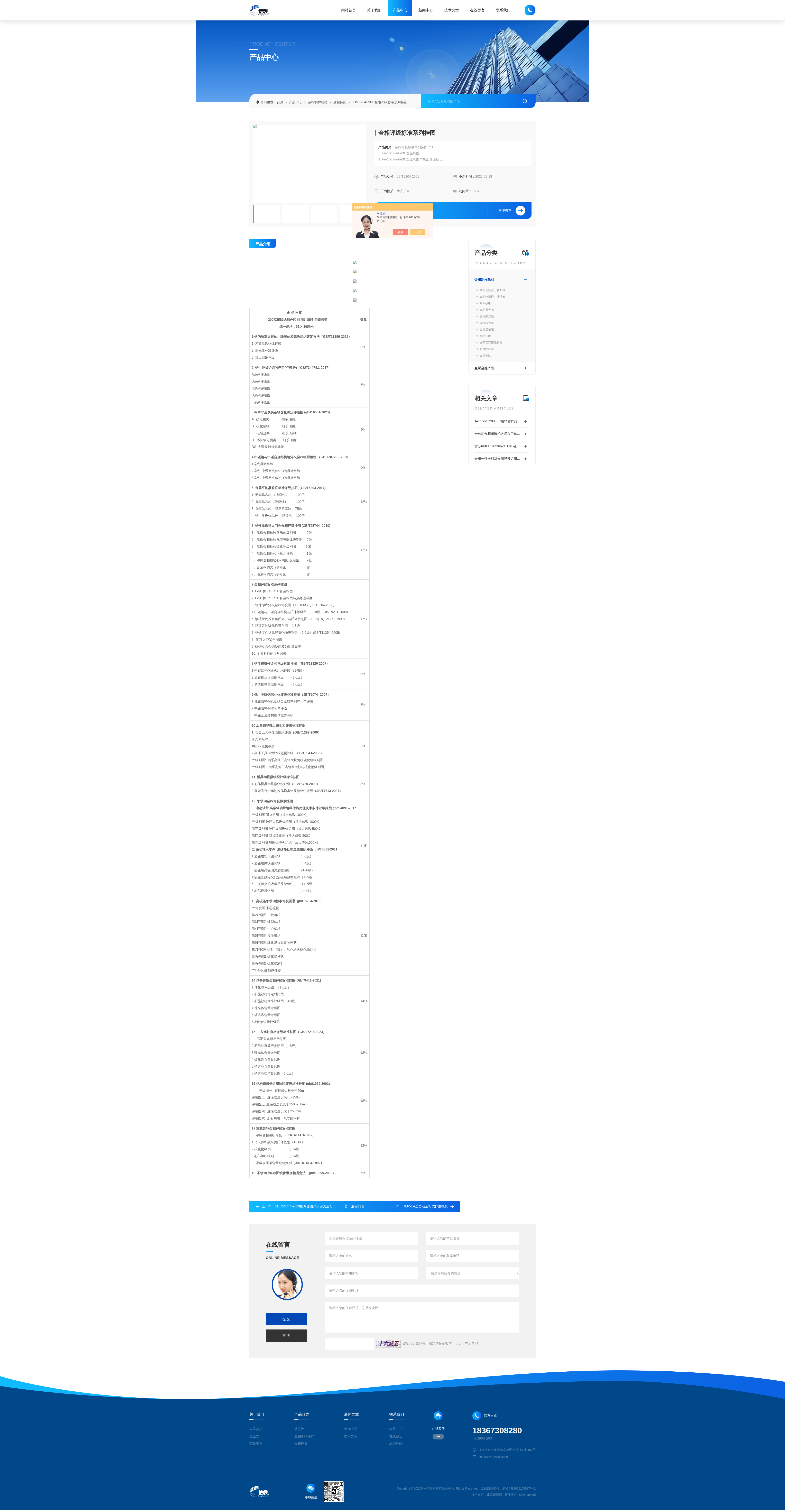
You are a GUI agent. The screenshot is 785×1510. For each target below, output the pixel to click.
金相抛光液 (487, 316)
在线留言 (477, 10)
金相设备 (300, 1443)
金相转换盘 (487, 322)
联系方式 (395, 1429)
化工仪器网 (494, 1494)
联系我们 (503, 10)
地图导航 (395, 1443)
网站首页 (348, 10)
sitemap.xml (527, 1494)
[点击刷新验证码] (388, 1344)
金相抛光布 (487, 309)
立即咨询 (504, 210)
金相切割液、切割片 (492, 290)
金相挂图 (339, 102)
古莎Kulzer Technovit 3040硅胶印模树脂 (501, 446)
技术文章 (451, 10)
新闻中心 (425, 10)
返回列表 (357, 1206)
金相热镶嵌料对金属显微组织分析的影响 (501, 458)
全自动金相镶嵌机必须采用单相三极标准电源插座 (501, 433)
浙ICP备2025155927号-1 (519, 1488)
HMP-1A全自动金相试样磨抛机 (425, 1206)
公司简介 (255, 1429)
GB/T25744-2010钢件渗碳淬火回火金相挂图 (307, 1206)
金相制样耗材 (317, 102)
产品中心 (400, 10)
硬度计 (299, 1429)
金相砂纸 (485, 303)
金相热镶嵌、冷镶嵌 (492, 296)
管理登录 (511, 1494)
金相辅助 (485, 355)
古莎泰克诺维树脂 (491, 342)
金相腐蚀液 (487, 329)
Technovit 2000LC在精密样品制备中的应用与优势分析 (501, 421)
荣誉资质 (255, 1443)
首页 (280, 102)
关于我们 (374, 10)
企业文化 (255, 1436)
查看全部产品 (484, 368)
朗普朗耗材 (487, 349)
